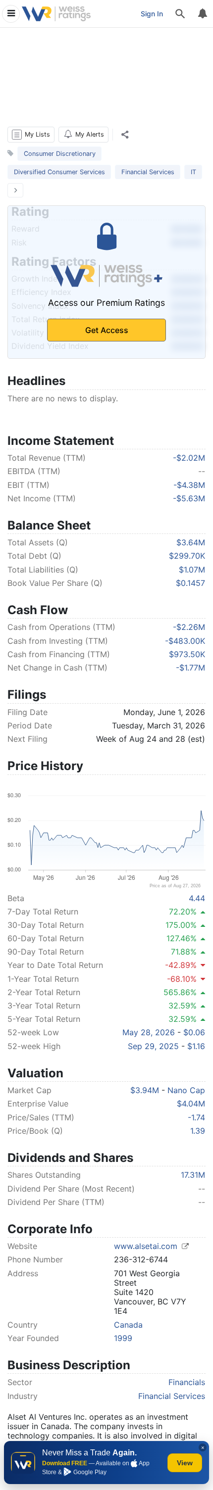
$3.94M (144, 1090)
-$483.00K (185, 641)
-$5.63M (189, 498)
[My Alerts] (202, 14)
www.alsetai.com (147, 1246)
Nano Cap (186, 1090)
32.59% (182, 1005)
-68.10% (182, 979)
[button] (30, 135)
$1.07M (192, 570)
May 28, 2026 (148, 1032)
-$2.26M (189, 627)
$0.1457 (190, 583)
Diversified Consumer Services (59, 172)
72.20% (183, 911)
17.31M (193, 1175)
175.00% (181, 925)
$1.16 (196, 1046)
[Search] (180, 14)
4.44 (197, 898)
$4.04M (191, 1103)
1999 (123, 1338)
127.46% (181, 938)
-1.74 (196, 1117)
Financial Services (147, 172)
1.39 (197, 1131)
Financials (186, 1382)
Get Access (106, 330)
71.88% (184, 952)
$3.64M (190, 542)
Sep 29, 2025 (153, 1046)
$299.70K (187, 556)
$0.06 (194, 1032)
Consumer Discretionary (60, 153)
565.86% (180, 992)
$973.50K (187, 654)
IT (193, 172)
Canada (128, 1325)
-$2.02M (189, 458)
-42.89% (181, 965)
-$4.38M (189, 485)
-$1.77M (190, 668)
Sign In (152, 13)
